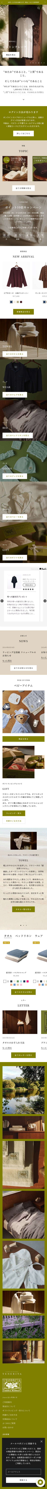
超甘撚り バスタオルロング (16, 972)
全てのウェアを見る (14, 394)
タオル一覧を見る (23, 909)
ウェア (39, 936)
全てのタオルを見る (14, 354)
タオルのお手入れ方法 (14, 1042)
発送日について (9, 1406)
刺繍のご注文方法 (14, 821)
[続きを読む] (23, 99)
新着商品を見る (23, 311)
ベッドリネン (23, 936)
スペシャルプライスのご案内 (23, 2)
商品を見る (11, 61)
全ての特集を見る (23, 188)
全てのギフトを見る (14, 557)
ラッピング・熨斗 (14, 813)
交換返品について (10, 1419)
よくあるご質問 (9, 1423)
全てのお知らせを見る (23, 668)
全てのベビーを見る (14, 517)
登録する (23, 1480)
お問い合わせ (8, 1427)
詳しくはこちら (23, 133)
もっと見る (7, 660)
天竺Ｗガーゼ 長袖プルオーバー (16, 293)
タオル (8, 936)
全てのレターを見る (23, 1055)
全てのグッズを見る (14, 476)
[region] (23, 35)
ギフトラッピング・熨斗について (16, 1410)
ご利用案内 (7, 1402)
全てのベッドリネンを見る (17, 435)
